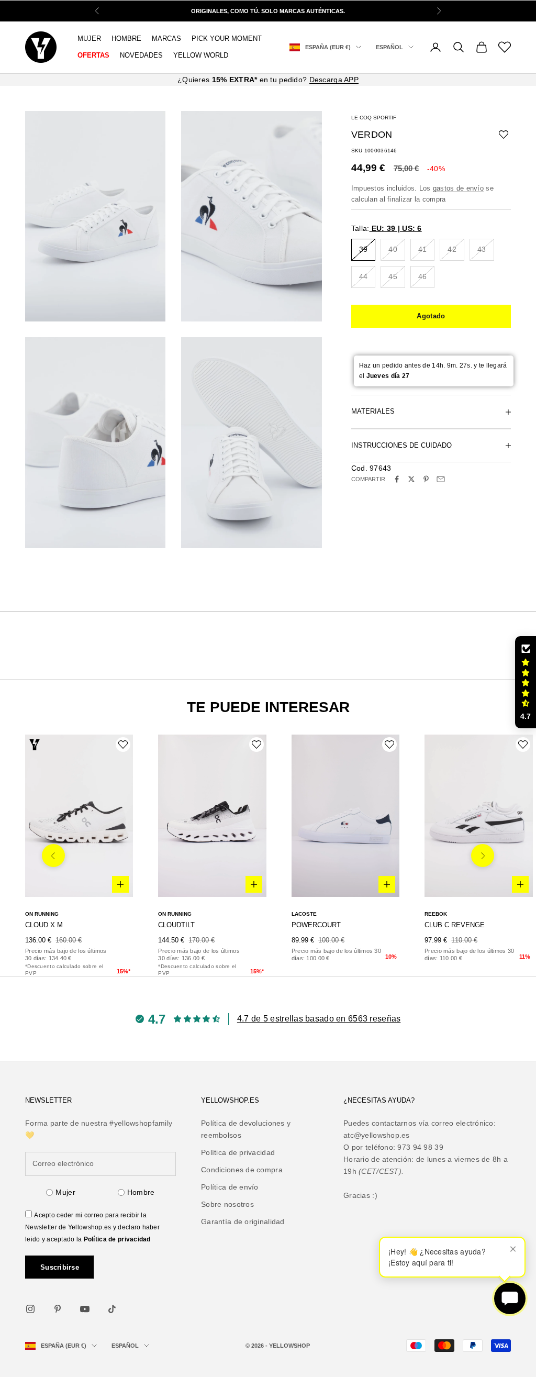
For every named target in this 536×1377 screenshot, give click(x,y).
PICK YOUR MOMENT (227, 38)
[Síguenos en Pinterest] (57, 1309)
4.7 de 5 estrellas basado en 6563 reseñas (318, 1018)
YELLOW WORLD (200, 55)
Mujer (65, 1192)
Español (389, 47)
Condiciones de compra (242, 1169)
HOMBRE (126, 38)
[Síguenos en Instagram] (30, 1309)
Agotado (431, 316)
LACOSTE (304, 914)
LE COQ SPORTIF (373, 117)
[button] (525, 682)
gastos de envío (458, 188)
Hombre (141, 1192)
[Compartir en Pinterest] (426, 479)
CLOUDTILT (176, 925)
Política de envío (230, 1187)
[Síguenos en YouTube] (85, 1309)
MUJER (89, 38)
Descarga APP (334, 79)
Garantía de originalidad (243, 1221)
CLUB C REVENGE (455, 925)
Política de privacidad (117, 1239)
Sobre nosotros (227, 1204)
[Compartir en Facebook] (397, 479)
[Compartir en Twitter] (411, 479)
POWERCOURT (316, 925)
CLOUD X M (44, 925)
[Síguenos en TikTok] (112, 1309)
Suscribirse (59, 1267)
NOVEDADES (141, 55)
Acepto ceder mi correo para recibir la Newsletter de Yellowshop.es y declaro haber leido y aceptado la (92, 1227)
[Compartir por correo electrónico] (441, 479)
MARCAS (166, 38)
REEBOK (436, 914)
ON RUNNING (42, 914)
